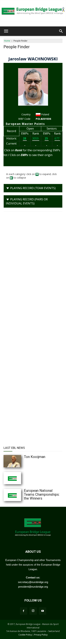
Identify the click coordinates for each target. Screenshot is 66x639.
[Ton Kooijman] (19, 461)
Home (7, 40)
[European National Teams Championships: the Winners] (19, 495)
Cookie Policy (25, 634)
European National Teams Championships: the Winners (41, 494)
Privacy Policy (41, 634)
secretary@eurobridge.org (33, 582)
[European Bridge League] (33, 10)
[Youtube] (42, 611)
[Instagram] (33, 611)
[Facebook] (23, 611)
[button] (6, 31)
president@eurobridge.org (33, 586)
